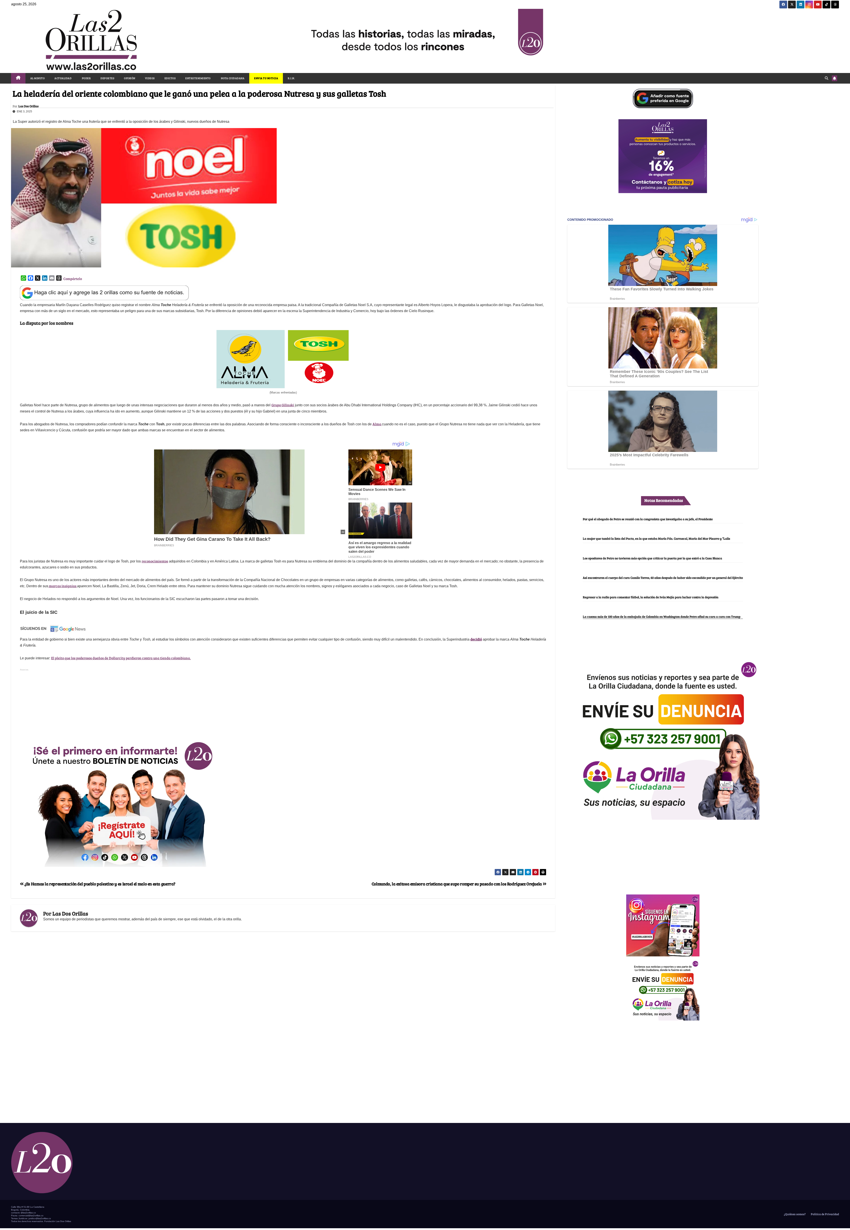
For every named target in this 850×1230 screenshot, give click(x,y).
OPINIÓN (129, 78)
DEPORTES (107, 78)
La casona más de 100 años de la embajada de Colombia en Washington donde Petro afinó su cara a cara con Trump (661, 616)
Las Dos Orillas (28, 106)
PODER (86, 78)
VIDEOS (150, 78)
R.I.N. (291, 78)
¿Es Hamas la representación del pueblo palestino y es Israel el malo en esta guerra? (99, 884)
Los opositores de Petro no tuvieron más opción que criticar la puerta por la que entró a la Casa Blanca (652, 558)
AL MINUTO (37, 78)
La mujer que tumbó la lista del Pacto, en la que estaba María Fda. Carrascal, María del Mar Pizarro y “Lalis (656, 538)
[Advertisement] (283, 703)
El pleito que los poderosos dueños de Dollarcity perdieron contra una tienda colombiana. (121, 658)
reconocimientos (155, 561)
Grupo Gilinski (282, 405)
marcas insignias (62, 585)
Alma (377, 424)
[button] (826, 78)
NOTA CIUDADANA (232, 78)
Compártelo (72, 278)
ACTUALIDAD (62, 78)
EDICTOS (170, 78)
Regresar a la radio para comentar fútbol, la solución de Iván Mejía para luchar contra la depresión (650, 597)
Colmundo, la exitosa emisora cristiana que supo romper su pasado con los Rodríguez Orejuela (457, 884)
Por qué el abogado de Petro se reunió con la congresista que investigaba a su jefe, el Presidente (648, 519)
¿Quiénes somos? (794, 1214)
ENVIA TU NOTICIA (266, 78)
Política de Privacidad (824, 1214)
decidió (476, 639)
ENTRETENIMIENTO (198, 78)
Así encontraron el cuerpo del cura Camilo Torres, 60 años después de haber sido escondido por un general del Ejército (663, 577)
